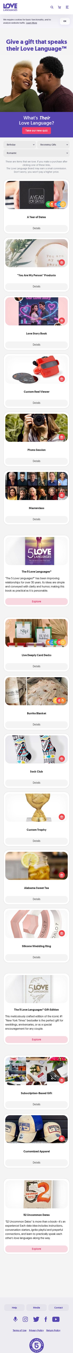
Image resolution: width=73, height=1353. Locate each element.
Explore (36, 601)
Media (36, 1307)
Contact (58, 1307)
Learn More (31, 22)
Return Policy (53, 1330)
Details (36, 228)
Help (14, 1307)
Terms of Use (19, 1330)
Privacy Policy (36, 1330)
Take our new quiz (36, 130)
